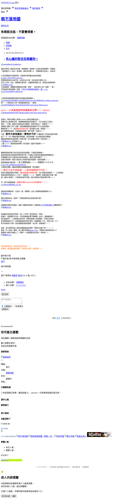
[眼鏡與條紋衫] (99, 436)
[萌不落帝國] (2, 431)
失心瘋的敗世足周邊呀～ (22, 58)
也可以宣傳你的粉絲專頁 (8, 436)
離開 (14, 496)
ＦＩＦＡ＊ (21, 285)
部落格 (9, 46)
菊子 (3, 262)
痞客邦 (15, 275)
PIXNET (44, 467)
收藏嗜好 (20, 282)
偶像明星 (21, 38)
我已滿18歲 (6, 496)
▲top (3, 290)
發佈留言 (5, 309)
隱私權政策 (76, 467)
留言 (20, 275)
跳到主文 (5, 26)
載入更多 (5, 294)
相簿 (8, 43)
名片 (8, 49)
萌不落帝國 (11, 19)
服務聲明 (86, 467)
